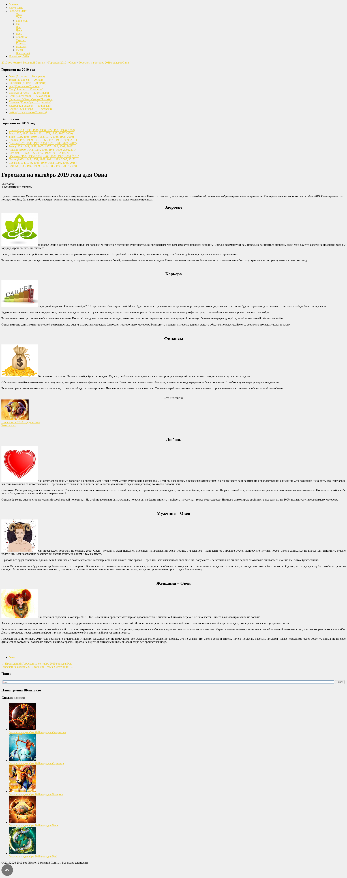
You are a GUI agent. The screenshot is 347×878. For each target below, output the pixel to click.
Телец (19, 17)
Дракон (43, 143)
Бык (41, 133)
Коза (41, 152)
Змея (41, 146)
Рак (18, 23)
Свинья (43, 165)
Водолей (21, 46)
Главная (13, 4)
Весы (19, 33)
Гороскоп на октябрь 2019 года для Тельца (37, 666)
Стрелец (21, 40)
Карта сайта (16, 7)
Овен (19, 14)
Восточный (23, 53)
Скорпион (22, 36)
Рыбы (19, 49)
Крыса (42, 130)
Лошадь (43, 149)
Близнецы (22, 20)
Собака (42, 162)
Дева (19, 30)
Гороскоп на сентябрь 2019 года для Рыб (36, 663)
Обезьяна (44, 156)
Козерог (21, 43)
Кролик (43, 139)
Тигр (41, 136)
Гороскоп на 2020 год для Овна (20, 422)
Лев (18, 27)
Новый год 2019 (19, 56)
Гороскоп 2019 (18, 10)
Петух (42, 159)
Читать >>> (8, 425)
